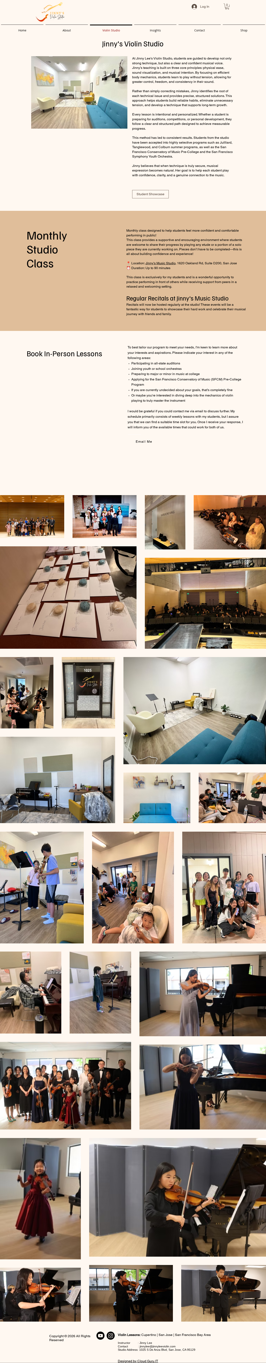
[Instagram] (111, 1336)
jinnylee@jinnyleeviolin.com (158, 1346)
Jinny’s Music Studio (160, 263)
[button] (227, 7)
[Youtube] (100, 1336)
